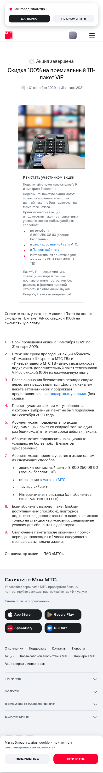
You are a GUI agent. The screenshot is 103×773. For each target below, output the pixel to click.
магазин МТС (54, 479)
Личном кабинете (46, 249)
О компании (14, 648)
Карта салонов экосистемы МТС (44, 656)
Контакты (59, 648)
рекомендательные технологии (30, 747)
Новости (78, 648)
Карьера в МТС (85, 656)
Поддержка (37, 648)
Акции (9, 656)
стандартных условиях (67, 393)
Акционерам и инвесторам (25, 663)
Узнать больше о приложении (27, 601)
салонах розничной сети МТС (55, 244)
